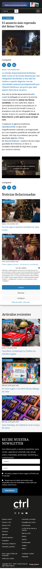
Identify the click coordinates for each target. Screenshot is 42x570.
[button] (39, 268)
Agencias (5, 534)
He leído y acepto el (20, 474)
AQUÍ (15, 275)
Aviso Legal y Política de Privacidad (9, 554)
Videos (24, 548)
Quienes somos (7, 519)
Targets (24, 545)
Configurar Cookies (28, 554)
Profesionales (26, 542)
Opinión (24, 539)
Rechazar (21, 293)
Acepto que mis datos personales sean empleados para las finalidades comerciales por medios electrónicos (19, 482)
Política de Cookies (17, 302)
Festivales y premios (8, 547)
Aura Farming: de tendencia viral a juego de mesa (21, 426)
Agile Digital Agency (8, 566)
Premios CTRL (6, 522)
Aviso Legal (26, 302)
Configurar (21, 298)
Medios (24, 536)
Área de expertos (7, 537)
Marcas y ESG (26, 533)
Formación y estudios (29, 519)
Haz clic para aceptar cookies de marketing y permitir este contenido (21, 167)
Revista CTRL (6, 525)
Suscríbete (5, 528)
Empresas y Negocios (9, 543)
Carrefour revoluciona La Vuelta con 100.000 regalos (19, 352)
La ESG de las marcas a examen (29, 529)
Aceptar (21, 287)
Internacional (26, 525)
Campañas (5, 540)
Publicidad (25, 557)
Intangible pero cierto (29, 522)
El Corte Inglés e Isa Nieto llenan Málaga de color (20, 390)
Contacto (5, 531)
